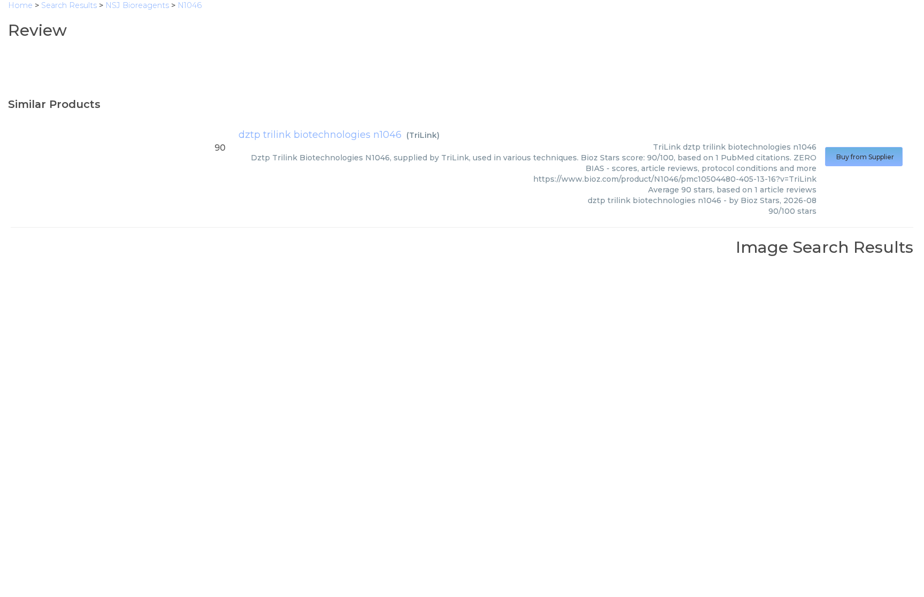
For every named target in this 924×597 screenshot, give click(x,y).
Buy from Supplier (863, 157)
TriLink (423, 135)
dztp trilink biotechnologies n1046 (320, 135)
